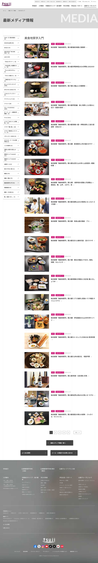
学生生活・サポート (66, 477)
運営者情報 (25, 551)
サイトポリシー (46, 551)
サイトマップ (17, 551)
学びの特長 (44, 477)
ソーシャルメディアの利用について (59, 551)
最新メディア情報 (12, 10)
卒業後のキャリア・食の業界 (30, 478)
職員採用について (73, 551)
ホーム (4, 10)
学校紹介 (6, 469)
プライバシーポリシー (35, 551)
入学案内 (6, 477)
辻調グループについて (85, 477)
